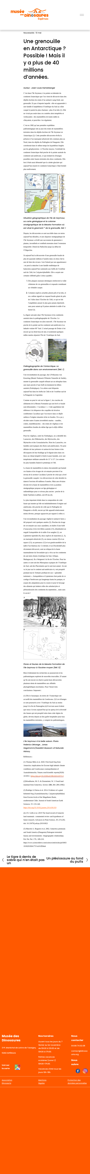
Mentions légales (42, 1081)
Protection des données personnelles (77, 1081)
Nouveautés (28, 32)
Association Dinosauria (7, 1081)
